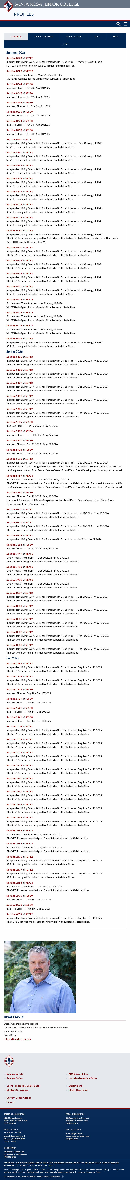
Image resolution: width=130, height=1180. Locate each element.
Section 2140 (14, 778)
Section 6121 (14, 522)
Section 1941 (14, 717)
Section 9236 (14, 325)
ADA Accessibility (78, 1074)
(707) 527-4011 (10, 1123)
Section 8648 (14, 102)
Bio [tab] (97, 36)
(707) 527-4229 (72, 1139)
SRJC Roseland (73, 1130)
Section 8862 (14, 631)
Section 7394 (14, 544)
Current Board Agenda (19, 1097)
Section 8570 (14, 57)
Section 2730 (14, 895)
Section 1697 (14, 663)
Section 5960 (14, 492)
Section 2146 (14, 830)
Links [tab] (65, 44)
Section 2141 (14, 791)
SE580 (29, 83)
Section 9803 (14, 338)
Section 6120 (14, 509)
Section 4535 (14, 914)
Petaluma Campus (75, 1114)
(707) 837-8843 (10, 1141)
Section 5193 (14, 395)
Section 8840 (14, 139)
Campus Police (15, 1078)
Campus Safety (15, 1074)
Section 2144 (14, 817)
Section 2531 (14, 856)
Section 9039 (14, 217)
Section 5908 (14, 431)
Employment (75, 1086)
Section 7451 (14, 579)
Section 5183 (14, 356)
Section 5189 (14, 382)
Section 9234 (14, 299)
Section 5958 (14, 458)
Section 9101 (14, 247)
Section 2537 (14, 869)
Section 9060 (14, 230)
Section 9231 (14, 286)
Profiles (24, 14)
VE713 (29, 70)
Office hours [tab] (44, 36)
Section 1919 (14, 698)
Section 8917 (14, 191)
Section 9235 (14, 312)
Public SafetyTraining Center (12, 1131)
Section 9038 (14, 204)
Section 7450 (14, 566)
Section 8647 (14, 93)
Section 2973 (14, 904)
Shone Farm (10, 1148)
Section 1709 (14, 676)
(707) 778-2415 (72, 1123)
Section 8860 (14, 605)
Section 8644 (14, 83)
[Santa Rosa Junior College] (42, 4)
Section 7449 (14, 553)
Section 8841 (14, 152)
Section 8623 (14, 70)
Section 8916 (14, 178)
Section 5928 (14, 449)
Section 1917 (14, 689)
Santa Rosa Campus (14, 1114)
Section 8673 (14, 111)
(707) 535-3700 (10, 1157)
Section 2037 (14, 752)
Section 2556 (14, 882)
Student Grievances (17, 1090)
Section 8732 (14, 130)
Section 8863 (14, 644)
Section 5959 (14, 475)
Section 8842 (14, 165)
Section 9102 (14, 260)
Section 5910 (14, 440)
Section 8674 (14, 120)
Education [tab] (73, 36)
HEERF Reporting (78, 1090)
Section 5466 (14, 408)
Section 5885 (14, 421)
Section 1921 (14, 707)
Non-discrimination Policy (83, 1078)
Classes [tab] (16, 36)
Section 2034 (14, 726)
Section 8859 (14, 592)
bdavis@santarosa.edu (17, 1038)
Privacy (11, 1102)
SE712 (29, 57)
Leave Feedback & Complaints (23, 1086)
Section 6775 (14, 535)
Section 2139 (14, 765)
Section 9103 (14, 273)
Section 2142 (14, 804)
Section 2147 (14, 843)
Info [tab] (116, 36)
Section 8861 (14, 618)
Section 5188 (14, 369)
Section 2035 (14, 739)
